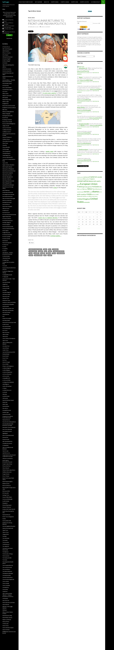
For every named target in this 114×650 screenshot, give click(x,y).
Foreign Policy (6, 260)
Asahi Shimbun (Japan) (7, 89)
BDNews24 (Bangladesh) (8, 111)
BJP (50, 249)
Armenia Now (6, 85)
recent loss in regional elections (48, 217)
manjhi (48, 253)
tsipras (96, 196)
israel (80, 189)
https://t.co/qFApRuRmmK (84, 143)
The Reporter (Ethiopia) (8, 573)
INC (45, 251)
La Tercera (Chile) (6, 380)
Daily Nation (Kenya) (7, 175)
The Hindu (5, 559)
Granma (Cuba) (6, 288)
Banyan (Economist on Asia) (9, 105)
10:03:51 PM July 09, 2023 (83, 145)
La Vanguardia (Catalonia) (8, 382)
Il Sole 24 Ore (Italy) (7, 318)
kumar (42, 253)
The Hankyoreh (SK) (7, 557)
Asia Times (5, 91)
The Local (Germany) (7, 567)
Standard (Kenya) (6, 514)
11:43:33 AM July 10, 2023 (83, 90)
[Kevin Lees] (80, 66)
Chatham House (6, 139)
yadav (49, 255)
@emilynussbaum (83, 149)
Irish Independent (6, 328)
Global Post (5, 284)
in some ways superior (49, 93)
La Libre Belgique (6, 370)
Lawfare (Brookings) (7, 386)
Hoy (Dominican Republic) (8, 304)
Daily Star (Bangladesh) (8, 177)
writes (55, 187)
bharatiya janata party (35, 249)
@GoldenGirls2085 (84, 123)
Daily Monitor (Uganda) (8, 173)
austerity (82, 177)
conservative (83, 181)
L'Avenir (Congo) (6, 362)
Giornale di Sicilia (6, 282)
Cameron (93, 177)
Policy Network (6, 468)
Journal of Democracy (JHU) (9, 352)
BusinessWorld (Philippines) (9, 123)
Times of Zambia (6, 585)
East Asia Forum (6, 212)
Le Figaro (5, 388)
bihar (45, 249)
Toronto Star (5, 589)
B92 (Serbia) (5, 97)
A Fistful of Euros (6, 47)
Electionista (5, 240)
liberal (94, 189)
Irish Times (5, 330)
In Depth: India (74, 2)
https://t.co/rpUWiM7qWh (84, 99)
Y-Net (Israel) (5, 623)
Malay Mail (5, 402)
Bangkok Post (6, 103)
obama (95, 191)
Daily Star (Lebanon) (7, 179)
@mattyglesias (81, 107)
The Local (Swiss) (6, 569)
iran (78, 189)
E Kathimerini (6, 210)
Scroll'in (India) (6, 501)
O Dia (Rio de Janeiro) (7, 443)
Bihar (29, 17)
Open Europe (5, 451)
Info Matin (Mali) (6, 320)
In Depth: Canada (65, 2)
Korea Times (5, 358)
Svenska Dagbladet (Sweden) (9, 526)
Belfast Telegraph (6, 113)
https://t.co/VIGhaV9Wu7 (84, 133)
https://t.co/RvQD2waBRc (84, 110)
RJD (45, 255)
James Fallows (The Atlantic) (9, 338)
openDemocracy (6, 453)
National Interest (6, 419)
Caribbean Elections (7, 129)
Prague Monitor (6, 474)
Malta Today (5, 404)
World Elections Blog (7, 615)
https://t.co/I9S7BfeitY (96, 89)
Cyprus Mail (5, 162)
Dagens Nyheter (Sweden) (8, 164)
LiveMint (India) (6, 396)
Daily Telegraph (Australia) (8, 181)
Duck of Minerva (6, 204)
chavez (80, 179)
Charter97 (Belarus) (7, 137)
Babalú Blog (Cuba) (7, 99)
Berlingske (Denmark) (7, 115)
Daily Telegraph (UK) (7, 183)
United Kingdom (83, 199)
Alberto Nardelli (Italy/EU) (8, 65)
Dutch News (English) (7, 206)
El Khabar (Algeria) (7, 222)
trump (93, 196)
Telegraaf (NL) (6, 534)
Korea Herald (6, 356)
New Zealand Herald (7, 431)
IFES (3, 316)
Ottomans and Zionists (8, 458)
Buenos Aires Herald (7, 121)
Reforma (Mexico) (7, 485)
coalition (87, 179)
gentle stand (49, 151)
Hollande (95, 187)
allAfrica (4, 67)
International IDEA (7, 326)
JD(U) (30, 253)
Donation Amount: (82, 21)
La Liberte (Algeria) (7, 368)
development (32, 251)
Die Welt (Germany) (7, 202)
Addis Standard (6, 51)
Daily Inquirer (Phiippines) (8, 168)
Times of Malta (6, 583)
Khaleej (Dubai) (6, 354)
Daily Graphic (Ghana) (7, 166)
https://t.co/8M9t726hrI (86, 80)
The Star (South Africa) (7, 577)
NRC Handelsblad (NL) (7, 441)
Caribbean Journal (7, 131)
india (50, 251)
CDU (78, 179)
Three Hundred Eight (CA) (8, 579)
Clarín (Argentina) (6, 151)
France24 (5, 265)
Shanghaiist (5, 503)
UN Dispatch (5, 598)
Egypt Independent (7, 216)
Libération (5, 394)
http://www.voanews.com (8, 308)
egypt (78, 184)
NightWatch (5, 433)
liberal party (99, 189)
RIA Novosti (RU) (6, 491)
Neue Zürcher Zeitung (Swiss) (9, 421)
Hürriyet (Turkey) (6, 312)
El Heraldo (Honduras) (8, 220)
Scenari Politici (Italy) (7, 497)
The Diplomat (5, 551)
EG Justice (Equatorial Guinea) (9, 214)
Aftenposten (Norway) (7, 57)
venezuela (87, 202)
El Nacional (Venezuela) (8, 226)
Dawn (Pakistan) (6, 190)
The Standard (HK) (7, 575)
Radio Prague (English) (7, 481)
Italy (83, 189)
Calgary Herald (6, 125)
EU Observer (5, 244)
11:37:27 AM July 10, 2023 (83, 111)
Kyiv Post (5, 360)
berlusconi (86, 177)
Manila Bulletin (6, 406)
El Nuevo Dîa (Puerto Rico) (8, 228)
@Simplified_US (83, 68)
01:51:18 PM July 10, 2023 (83, 81)
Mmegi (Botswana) (7, 410)
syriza (87, 196)
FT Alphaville (5, 276)
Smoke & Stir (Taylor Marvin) (9, 509)
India (33, 17)
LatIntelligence (6, 384)
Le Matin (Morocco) (7, 390)
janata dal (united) (59, 251)
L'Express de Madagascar (8, 366)
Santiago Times (6, 495)
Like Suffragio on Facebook (86, 235)
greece (90, 186)
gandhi (41, 251)
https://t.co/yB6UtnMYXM (84, 160)
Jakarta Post (5, 336)
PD (99, 192)
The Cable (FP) (6, 546)
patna (31, 255)
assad (78, 177)
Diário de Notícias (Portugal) (9, 198)
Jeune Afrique (6, 348)
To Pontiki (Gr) (6, 587)
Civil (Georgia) (6, 149)
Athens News (6, 93)
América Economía (7, 69)
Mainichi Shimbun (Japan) (8, 400)
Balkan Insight (6, 101)
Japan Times (5, 340)
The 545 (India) (6, 538)
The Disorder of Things (8, 553)
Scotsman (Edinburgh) (7, 499)
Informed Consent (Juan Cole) (9, 322)
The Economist (6, 555)
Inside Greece (6, 324)
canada (99, 177)
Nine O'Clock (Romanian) (8, 435)
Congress (55, 249)
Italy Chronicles (6, 332)
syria (84, 196)
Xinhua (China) (6, 621)
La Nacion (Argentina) (7, 372)
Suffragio (6, 2)
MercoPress (5, 408)
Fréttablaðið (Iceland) (7, 274)
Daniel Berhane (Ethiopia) (8, 185)
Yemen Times (6, 625)
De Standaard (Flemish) (8, 192)
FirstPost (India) (6, 256)
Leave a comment (45, 26)
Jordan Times (6, 350)
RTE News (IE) (6, 493)
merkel (86, 192)
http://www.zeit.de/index (8, 310)
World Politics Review (7, 617)
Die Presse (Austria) (7, 200)
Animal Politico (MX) (7, 83)
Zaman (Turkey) (6, 629)
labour (89, 189)
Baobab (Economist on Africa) (9, 107)
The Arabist (5, 540)
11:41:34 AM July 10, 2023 (83, 101)
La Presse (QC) (6, 376)
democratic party (95, 181)
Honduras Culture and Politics (9, 302)
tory (90, 196)
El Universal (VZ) (6, 238)
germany (85, 186)
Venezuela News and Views (9, 602)
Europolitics (5, 248)
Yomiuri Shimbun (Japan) (8, 627)
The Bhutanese (6, 544)
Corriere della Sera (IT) (8, 157)
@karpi (80, 77)
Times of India (6, 581)
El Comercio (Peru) (7, 218)
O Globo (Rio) (5, 445)
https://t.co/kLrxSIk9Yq (96, 125)
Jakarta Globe (6, 334)
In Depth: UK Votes (84, 2)
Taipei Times (5, 530)
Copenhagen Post (6, 155)
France (80, 186)
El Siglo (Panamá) (6, 232)
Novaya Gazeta (6, 439)
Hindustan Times (6, 300)
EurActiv (4, 246)
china (84, 179)
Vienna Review (6, 604)
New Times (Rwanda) (7, 429)
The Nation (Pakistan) (7, 571)
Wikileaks (5, 610)
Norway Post (5, 437)
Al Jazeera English (7, 59)
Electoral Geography (7, 242)
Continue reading (55, 235)
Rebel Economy (6, 483)
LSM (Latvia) (5, 398)
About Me (46, 2)
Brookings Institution (7, 119)
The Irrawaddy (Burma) (8, 565)
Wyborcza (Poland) (7, 619)
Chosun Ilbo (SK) (6, 147)
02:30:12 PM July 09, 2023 (83, 161)
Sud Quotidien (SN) (7, 520)
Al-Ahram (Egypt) (6, 61)
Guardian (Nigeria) (7, 292)
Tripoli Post (5, 591)
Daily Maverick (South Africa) (9, 170)
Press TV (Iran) (6, 476)
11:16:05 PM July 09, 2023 (83, 119)
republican (83, 194)
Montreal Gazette (6, 414)
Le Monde (5, 392)
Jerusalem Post (6, 346)
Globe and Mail (6, 286)
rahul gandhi (38, 255)
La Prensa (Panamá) (7, 374)
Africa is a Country (7, 53)
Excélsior (5, 250)
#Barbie (83, 125)
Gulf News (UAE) (6, 294)
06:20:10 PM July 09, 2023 (83, 154)
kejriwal (36, 253)
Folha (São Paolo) (6, 258)
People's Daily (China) (7, 464)
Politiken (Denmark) (7, 472)
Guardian (5, 290)
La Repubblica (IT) (6, 378)
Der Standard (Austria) (7, 196)
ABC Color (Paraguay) (7, 49)
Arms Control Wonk (7, 87)
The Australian (6, 542)
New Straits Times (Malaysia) (9, 427)
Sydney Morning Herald (8, 528)
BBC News (5, 109)
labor (86, 189)
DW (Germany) (6, 208)
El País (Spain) (6, 230)
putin (79, 194)
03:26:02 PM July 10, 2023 (83, 72)
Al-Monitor (5, 63)
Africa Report (5, 55)
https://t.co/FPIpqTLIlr (83, 71)
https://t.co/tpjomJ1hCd (95, 117)
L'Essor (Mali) (5, 364)
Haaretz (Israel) (6, 296)
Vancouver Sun (6, 600)
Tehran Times (6, 532)
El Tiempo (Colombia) (7, 234)
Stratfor (4, 518)
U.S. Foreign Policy (95, 2)
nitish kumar (61, 253)
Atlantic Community (7, 95)
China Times (5, 143)
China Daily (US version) (8, 141)
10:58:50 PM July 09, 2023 (83, 134)
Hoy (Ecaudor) (6, 306)
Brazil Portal (5, 117)
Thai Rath (5, 536)
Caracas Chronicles (7, 127)
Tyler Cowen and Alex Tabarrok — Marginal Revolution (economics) (8, 595)
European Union (88, 183)
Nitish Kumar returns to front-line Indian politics (47, 22)
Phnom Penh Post (6, 466)
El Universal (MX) (6, 236)
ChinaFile (5, 145)
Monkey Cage (6, 412)
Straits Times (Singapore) (8, 516)
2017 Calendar (38, 2)
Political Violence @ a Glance (9, 470)
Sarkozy (93, 194)
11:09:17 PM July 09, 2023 (83, 126)
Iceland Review (6, 314)
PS (101, 192)
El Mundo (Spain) (6, 224)
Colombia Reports (6, 153)
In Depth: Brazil (55, 2)
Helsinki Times (6, 298)
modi (54, 253)
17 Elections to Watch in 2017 (26, 2)
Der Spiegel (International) (8, 194)
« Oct (78, 228)
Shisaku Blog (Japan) (7, 505)
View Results (9, 38)
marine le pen (80, 192)
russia (89, 194)
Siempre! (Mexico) (7, 507)
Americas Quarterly (7, 71)
